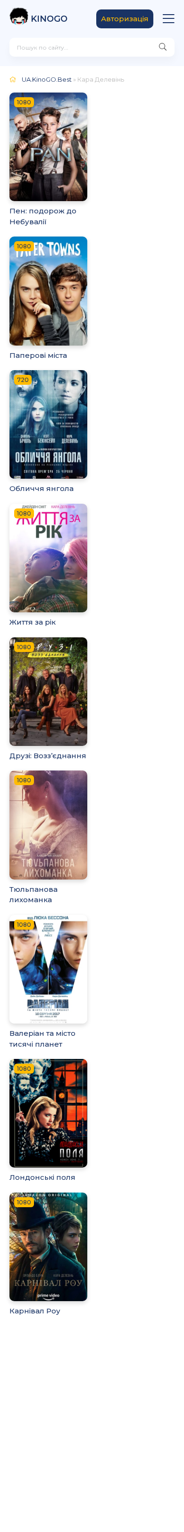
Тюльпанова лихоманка (33, 895)
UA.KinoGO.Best (47, 79)
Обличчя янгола (41, 488)
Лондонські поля (42, 1177)
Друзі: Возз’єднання (47, 755)
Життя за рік (32, 622)
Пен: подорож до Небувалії (42, 216)
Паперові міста (38, 355)
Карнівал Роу (34, 1310)
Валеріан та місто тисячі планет (42, 1039)
